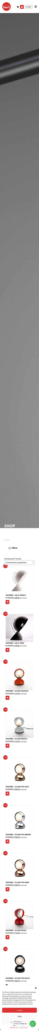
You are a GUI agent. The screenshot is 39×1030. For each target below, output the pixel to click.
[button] (36, 988)
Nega (19, 1016)
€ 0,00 (28, 7)
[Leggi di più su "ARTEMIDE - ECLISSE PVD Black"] (7, 985)
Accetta (19, 1010)
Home (7, 540)
